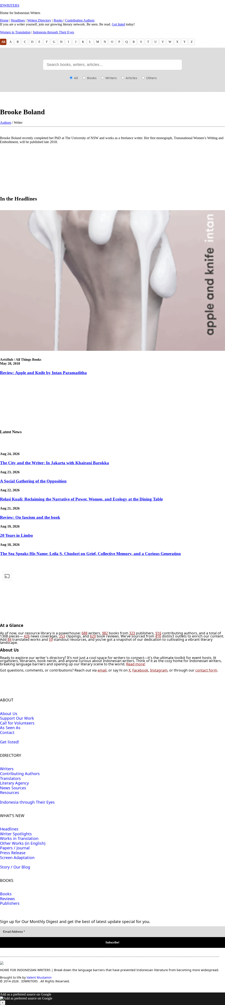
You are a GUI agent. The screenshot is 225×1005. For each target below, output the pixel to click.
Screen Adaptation (17, 857)
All (3, 42)
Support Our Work (17, 718)
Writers (111, 78)
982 (105, 633)
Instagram (158, 670)
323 (132, 633)
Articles (131, 78)
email (102, 670)
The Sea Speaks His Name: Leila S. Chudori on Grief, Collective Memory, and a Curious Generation (90, 553)
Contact (7, 732)
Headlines (18, 20)
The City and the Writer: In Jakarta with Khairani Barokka (54, 463)
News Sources (13, 787)
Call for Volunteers (17, 723)
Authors (5, 122)
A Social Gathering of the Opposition (33, 481)
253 (62, 636)
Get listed (118, 24)
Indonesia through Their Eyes (53, 32)
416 (158, 636)
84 (9, 639)
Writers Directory (39, 20)
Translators (10, 778)
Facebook (140, 670)
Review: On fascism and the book (30, 517)
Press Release (12, 852)
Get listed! (9, 742)
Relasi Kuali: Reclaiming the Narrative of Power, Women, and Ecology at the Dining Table (81, 499)
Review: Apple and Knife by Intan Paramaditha (43, 372)
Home (4, 20)
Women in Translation (15, 32)
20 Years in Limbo (16, 535)
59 (51, 639)
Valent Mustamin (39, 977)
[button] (112, 998)
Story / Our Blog (15, 867)
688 (84, 633)
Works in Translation (19, 838)
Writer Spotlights (16, 833)
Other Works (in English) (22, 843)
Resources (9, 792)
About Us (8, 713)
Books (58, 20)
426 (27, 636)
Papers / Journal (15, 847)
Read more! (135, 664)
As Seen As (10, 727)
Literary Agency (14, 783)
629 (93, 636)
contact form (206, 670)
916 (158, 633)
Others (151, 78)
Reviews (7, 898)
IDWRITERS (9, 5)
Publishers (10, 903)
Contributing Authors (79, 20)
